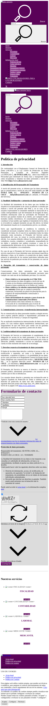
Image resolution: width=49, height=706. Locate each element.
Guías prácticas (15, 64)
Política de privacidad (13, 661)
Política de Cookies (12, 679)
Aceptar (4, 702)
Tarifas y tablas (15, 72)
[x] (6, 86)
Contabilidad (14, 54)
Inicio (7, 46)
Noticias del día (15, 62)
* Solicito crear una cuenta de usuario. (15, 421)
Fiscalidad (13, 52)
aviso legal (21, 487)
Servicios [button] (8, 50)
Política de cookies (12, 663)
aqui (2, 489)
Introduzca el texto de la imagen (12, 524)
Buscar (7, 23)
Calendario (14, 76)
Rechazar (21, 702)
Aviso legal (9, 659)
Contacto (8, 82)
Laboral (13, 56)
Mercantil (13, 58)
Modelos (13, 66)
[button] (25, 21)
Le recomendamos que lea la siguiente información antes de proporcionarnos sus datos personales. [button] (21, 441)
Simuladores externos (17, 70)
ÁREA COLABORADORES (20, 79)
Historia (8, 48)
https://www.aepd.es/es (27, 386)
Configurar (12, 702)
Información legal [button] (11, 60)
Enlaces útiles (15, 74)
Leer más (26, 599)
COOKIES (4, 704)
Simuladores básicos (17, 68)
